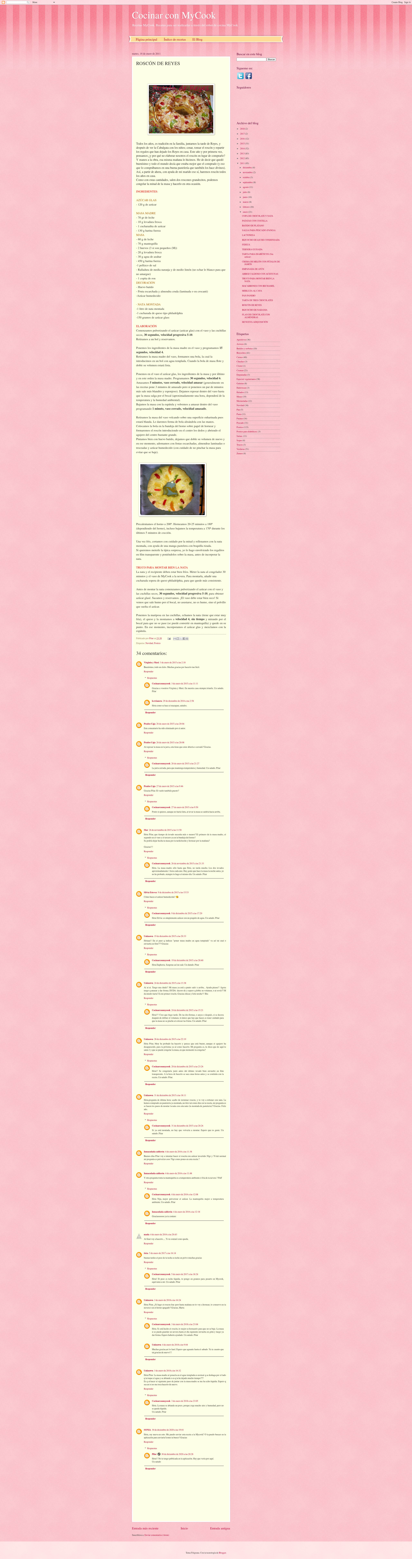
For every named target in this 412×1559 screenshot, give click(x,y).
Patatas (240, 418)
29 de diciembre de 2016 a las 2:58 (178, 700)
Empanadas (242, 374)
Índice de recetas (175, 39)
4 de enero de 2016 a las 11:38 (178, 1151)
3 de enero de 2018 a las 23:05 (184, 1400)
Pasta (239, 414)
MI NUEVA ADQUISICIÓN (255, 321)
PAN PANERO (248, 295)
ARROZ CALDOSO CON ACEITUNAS (260, 273)
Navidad (149, 643)
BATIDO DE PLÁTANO (253, 225)
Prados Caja (149, 723)
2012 (242, 158)
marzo (246, 201)
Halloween (241, 387)
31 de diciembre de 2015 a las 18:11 (170, 1095)
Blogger (222, 1552)
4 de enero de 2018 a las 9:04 (175, 1344)
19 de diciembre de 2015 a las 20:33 (170, 936)
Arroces (240, 343)
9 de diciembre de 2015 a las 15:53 (173, 892)
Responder (148, 671)
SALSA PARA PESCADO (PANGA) (259, 230)
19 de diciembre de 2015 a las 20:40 (187, 960)
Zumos (240, 453)
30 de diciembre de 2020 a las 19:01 (168, 1429)
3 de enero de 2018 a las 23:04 (184, 1324)
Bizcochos (241, 352)
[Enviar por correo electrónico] (174, 638)
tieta (146, 1253)
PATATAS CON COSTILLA (254, 220)
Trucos (240, 444)
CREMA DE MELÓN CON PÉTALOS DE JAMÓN (261, 263)
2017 (242, 133)
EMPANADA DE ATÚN (253, 268)
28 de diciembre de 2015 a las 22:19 (170, 1039)
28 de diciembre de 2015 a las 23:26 (187, 1066)
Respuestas (152, 677)
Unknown (148, 936)
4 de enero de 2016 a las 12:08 (184, 1194)
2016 (242, 138)
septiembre (248, 182)
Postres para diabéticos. (247, 431)
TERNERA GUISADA (252, 249)
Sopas (239, 440)
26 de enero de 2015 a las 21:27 (185, 763)
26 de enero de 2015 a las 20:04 (170, 723)
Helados (240, 392)
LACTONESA (248, 235)
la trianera (157, 701)
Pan (238, 409)
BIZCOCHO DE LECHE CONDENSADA (261, 239)
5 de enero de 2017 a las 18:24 (184, 1274)
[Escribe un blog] (177, 638)
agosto (246, 187)
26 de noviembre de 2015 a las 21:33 (187, 863)
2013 (242, 153)
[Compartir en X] (181, 638)
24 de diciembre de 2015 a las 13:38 (170, 982)
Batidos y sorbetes (245, 348)
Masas (239, 396)
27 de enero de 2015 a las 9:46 (169, 786)
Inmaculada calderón (154, 1151)
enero (245, 211)
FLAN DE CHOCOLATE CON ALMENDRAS (256, 316)
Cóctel (239, 365)
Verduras (241, 449)
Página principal (146, 39)
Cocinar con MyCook (174, 14)
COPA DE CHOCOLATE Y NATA (257, 215)
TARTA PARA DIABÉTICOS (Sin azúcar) (257, 255)
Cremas (240, 370)
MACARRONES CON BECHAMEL (258, 285)
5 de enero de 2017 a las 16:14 (162, 1253)
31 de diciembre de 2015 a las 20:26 (187, 1125)
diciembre (247, 167)
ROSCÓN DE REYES (252, 305)
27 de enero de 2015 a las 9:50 (184, 807)
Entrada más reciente (145, 1528)
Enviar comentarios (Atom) (157, 1534)
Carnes (240, 357)
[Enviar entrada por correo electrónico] (169, 638)
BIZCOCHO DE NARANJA (254, 309)
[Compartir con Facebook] (184, 638)
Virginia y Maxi (151, 662)
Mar (146, 830)
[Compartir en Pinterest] (187, 638)
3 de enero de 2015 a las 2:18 (173, 662)
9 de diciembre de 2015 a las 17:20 (186, 913)
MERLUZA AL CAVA (252, 290)
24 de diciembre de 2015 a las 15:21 (187, 1010)
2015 (242, 143)
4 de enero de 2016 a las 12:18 (186, 1211)
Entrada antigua (220, 1528)
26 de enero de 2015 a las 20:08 (170, 742)
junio (245, 197)
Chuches (240, 361)
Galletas (240, 383)
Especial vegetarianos (246, 379)
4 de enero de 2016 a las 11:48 (178, 1173)
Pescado (240, 422)
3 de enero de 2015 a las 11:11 (184, 683)
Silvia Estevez (150, 892)
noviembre (248, 172)
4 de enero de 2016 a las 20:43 (163, 1234)
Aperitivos (241, 339)
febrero (246, 206)
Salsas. (240, 435)
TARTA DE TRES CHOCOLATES (257, 300)
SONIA (147, 1429)
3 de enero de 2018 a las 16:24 (167, 1300)
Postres (157, 643)
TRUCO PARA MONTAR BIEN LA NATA (258, 280)
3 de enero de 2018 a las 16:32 (167, 1370)
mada (146, 1234)
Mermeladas (242, 400)
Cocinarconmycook (161, 683)
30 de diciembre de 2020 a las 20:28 (177, 1454)
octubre (246, 177)
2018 (242, 128)
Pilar (154, 1454)
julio (245, 192)
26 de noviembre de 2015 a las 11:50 (165, 829)
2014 (242, 148)
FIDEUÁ (246, 244)
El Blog (197, 39)
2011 (242, 163)
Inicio (184, 1528)
